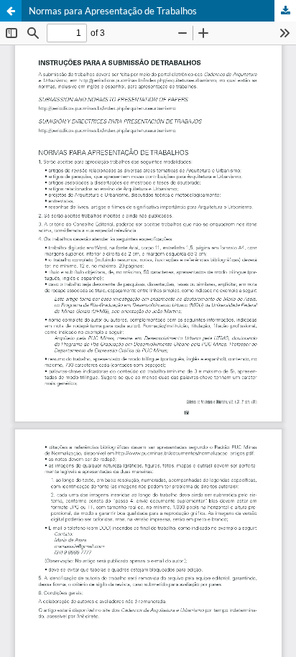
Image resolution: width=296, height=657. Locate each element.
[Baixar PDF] (285, 11)
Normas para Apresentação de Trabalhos (113, 11)
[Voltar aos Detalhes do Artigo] (11, 11)
